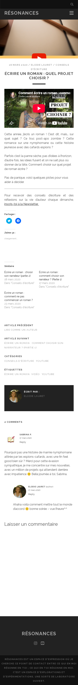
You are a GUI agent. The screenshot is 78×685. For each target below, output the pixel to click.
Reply (23, 442)
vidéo (35, 374)
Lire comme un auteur (21, 329)
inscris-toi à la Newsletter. (21, 204)
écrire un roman (17, 374)
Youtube (42, 361)
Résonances (21, 13)
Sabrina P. (26, 434)
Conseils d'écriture (19, 361)
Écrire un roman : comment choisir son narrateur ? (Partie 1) (51, 276)
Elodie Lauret (41, 65)
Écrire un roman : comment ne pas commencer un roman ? (18, 296)
